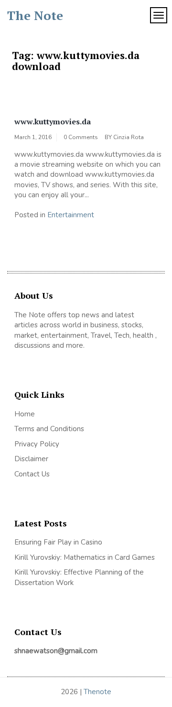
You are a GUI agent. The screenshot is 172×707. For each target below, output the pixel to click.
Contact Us (32, 474)
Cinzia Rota (128, 137)
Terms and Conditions (49, 429)
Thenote (97, 692)
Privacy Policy (36, 444)
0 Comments (81, 137)
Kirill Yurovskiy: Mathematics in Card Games (84, 557)
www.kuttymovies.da (52, 121)
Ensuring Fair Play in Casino (58, 542)
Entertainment (70, 215)
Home (24, 414)
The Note (35, 15)
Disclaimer (31, 459)
